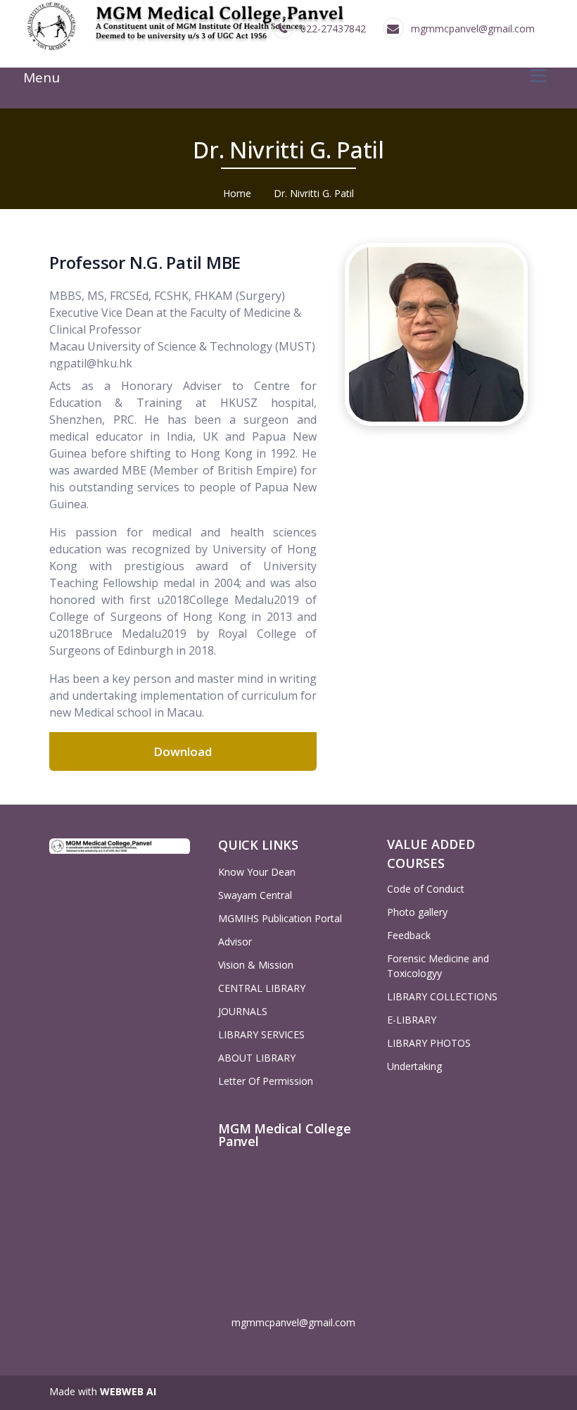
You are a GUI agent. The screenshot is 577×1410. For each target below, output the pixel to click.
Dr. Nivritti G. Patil (314, 193)
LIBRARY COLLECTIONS (442, 996)
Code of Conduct (425, 888)
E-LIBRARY (411, 1019)
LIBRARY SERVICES (261, 1034)
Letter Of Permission (265, 1081)
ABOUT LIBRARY (257, 1057)
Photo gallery (417, 912)
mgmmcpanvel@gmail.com (473, 28)
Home (237, 193)
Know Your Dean (257, 872)
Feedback (409, 935)
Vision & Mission (255, 964)
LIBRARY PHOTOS (429, 1043)
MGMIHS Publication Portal (280, 918)
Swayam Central (255, 895)
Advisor (235, 941)
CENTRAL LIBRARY (261, 988)
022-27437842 (333, 28)
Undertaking (414, 1066)
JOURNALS (242, 1011)
